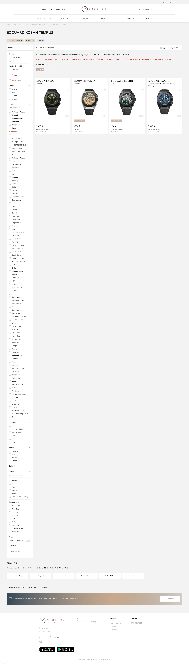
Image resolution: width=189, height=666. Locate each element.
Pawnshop (130, 18)
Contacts (148, 18)
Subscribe (170, 599)
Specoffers (13, 422)
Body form (13, 480)
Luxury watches (44, 18)
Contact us (54, 637)
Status (11, 54)
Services (102, 18)
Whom (11, 86)
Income (11, 471)
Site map (42, 637)
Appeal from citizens (88, 622)
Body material (14, 502)
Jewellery (65, 18)
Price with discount (16, 541)
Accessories (84, 18)
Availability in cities (16, 66)
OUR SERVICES (136, 623)
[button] (41, 9)
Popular (10, 568)
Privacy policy (45, 631)
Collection (12, 466)
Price (11, 537)
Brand (11, 104)
